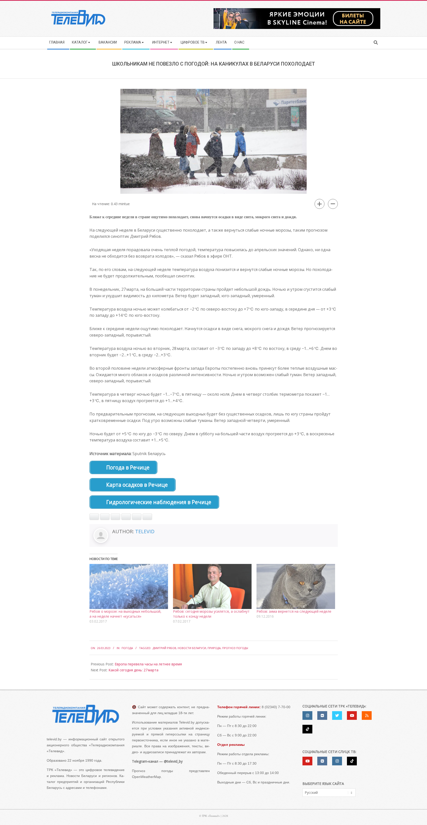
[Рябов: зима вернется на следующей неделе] (295, 586)
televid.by (54, 739)
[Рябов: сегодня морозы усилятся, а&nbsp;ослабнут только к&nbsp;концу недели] (212, 586)
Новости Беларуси (192, 648)
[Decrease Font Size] (333, 204)
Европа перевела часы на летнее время (148, 664)
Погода (127, 648)
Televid (144, 531)
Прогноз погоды (235, 648)
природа (214, 648)
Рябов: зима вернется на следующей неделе (293, 611)
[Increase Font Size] (319, 204)
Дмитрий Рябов (164, 648)
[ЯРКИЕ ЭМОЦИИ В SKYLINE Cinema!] (297, 9)
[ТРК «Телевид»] (86, 715)
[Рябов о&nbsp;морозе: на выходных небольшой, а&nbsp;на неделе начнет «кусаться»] (128, 586)
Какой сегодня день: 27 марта (133, 670)
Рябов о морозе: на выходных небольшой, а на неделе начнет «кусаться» (125, 614)
